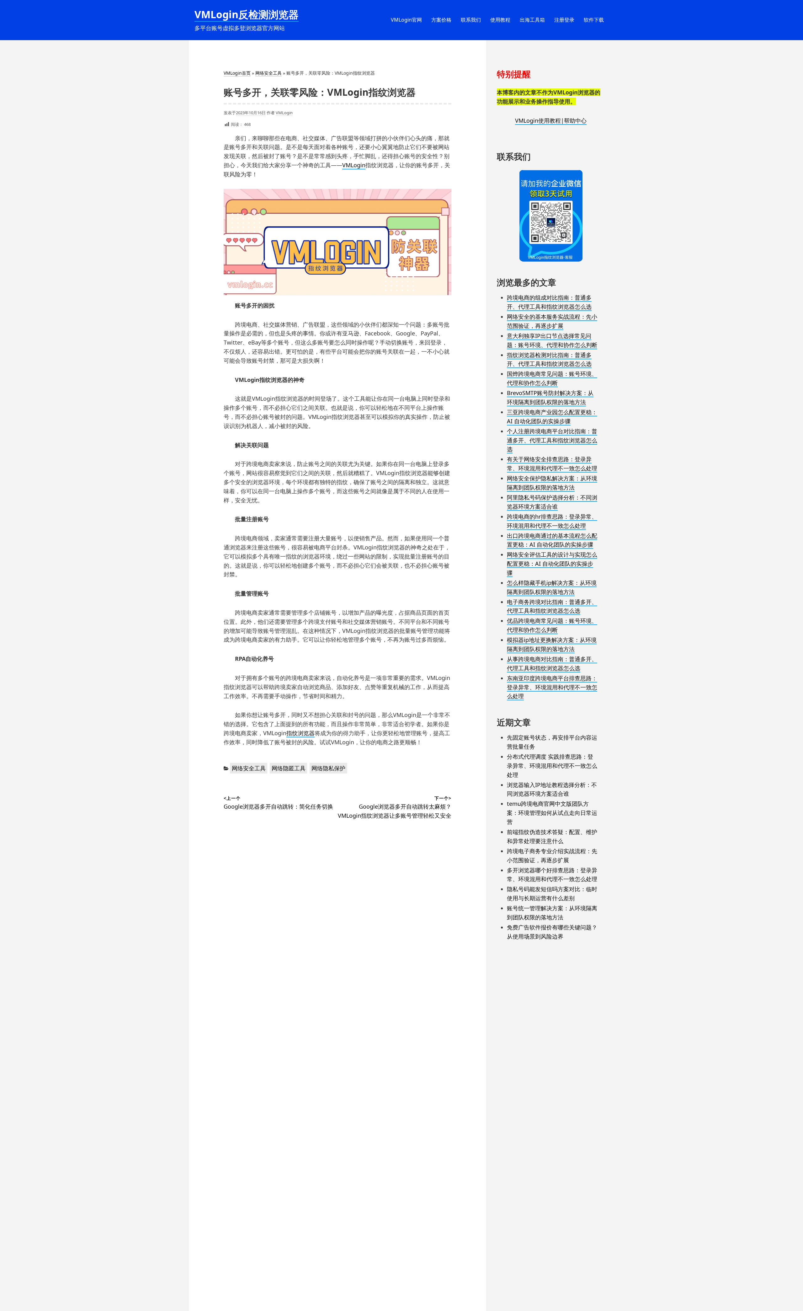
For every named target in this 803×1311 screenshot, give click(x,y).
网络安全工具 (268, 73)
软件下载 (594, 19)
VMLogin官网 (406, 19)
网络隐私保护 (328, 768)
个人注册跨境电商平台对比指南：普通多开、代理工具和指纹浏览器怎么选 (552, 440)
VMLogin (284, 112)
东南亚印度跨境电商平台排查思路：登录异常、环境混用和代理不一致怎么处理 (552, 687)
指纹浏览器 (300, 733)
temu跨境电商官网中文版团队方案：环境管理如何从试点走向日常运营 (552, 813)
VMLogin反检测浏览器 (246, 14)
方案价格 (441, 19)
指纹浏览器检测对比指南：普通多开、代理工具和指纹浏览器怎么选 (549, 359)
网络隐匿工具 (289, 768)
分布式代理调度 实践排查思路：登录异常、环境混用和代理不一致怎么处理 (552, 766)
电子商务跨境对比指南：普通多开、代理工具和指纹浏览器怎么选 (552, 606)
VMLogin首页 (237, 73)
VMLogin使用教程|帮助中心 (551, 120)
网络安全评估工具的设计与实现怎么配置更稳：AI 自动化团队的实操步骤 (552, 563)
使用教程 (500, 19)
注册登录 (564, 19)
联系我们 (471, 19)
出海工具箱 (532, 19)
